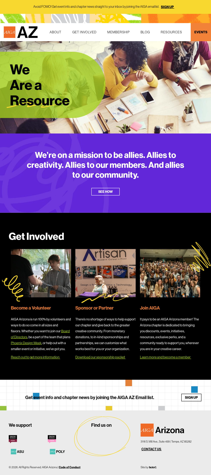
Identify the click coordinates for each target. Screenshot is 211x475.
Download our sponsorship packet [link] (100, 357)
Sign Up (167, 7)
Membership (118, 32)
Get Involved (84, 32)
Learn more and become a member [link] (165, 357)
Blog (145, 32)
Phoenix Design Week (26, 343)
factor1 (152, 467)
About (55, 32)
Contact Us (151, 449)
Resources (171, 32)
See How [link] (105, 192)
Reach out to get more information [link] (35, 357)
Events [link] (200, 32)
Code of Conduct (69, 467)
